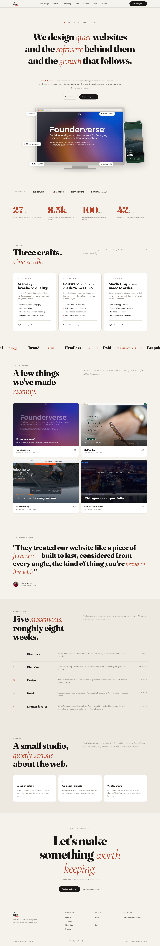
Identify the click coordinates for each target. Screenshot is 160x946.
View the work (70, 97)
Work (77, 4)
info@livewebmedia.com (92, 889)
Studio (95, 4)
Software (56, 4)
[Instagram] (70, 941)
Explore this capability (25, 325)
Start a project (137, 4)
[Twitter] (78, 941)
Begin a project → (69, 889)
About (97, 917)
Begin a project (87, 97)
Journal (104, 4)
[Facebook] (83, 941)
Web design (69, 917)
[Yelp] (87, 941)
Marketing (67, 4)
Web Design (44, 4)
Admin (126, 941)
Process (86, 4)
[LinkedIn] (74, 941)
